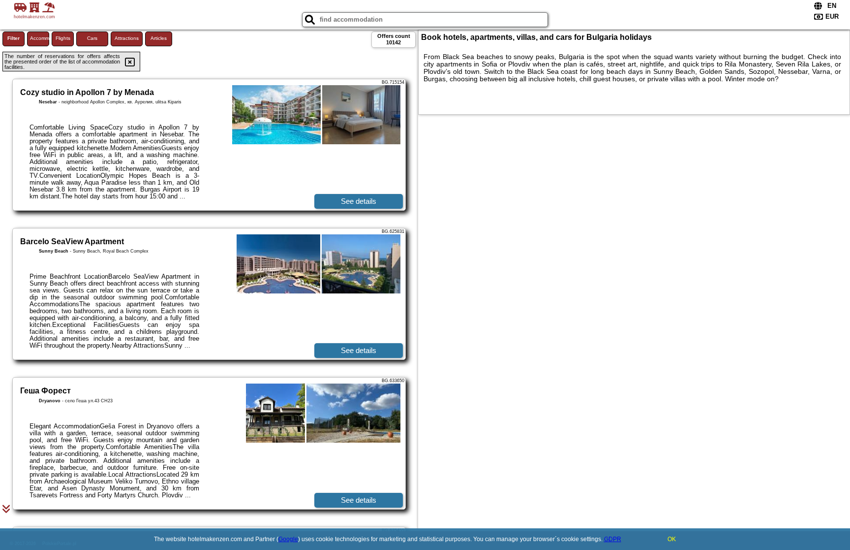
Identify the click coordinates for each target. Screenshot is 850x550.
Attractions (127, 38)
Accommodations (39, 38)
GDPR (612, 539)
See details (358, 201)
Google (288, 539)
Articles (159, 38)
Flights (63, 38)
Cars (92, 38)
